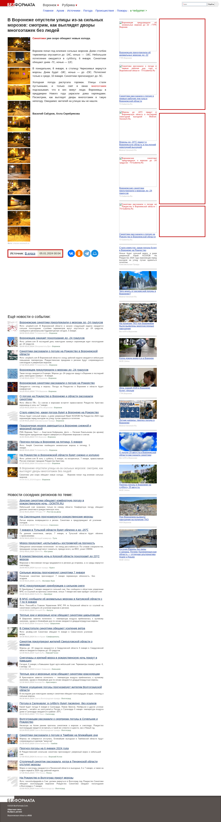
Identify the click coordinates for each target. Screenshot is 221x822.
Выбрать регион (15, 812)
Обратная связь (15, 809)
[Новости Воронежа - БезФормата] (18, 4)
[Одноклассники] (79, 253)
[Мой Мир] (94, 253)
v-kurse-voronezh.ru (21, 243)
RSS (30, 815)
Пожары (122, 10)
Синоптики (39, 38)
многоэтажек (98, 86)
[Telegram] (87, 253)
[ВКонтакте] (71, 253)
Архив (60, 10)
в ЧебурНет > (138, 10)
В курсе (30, 253)
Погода (87, 10)
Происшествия (104, 10)
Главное (48, 10)
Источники (73, 10)
